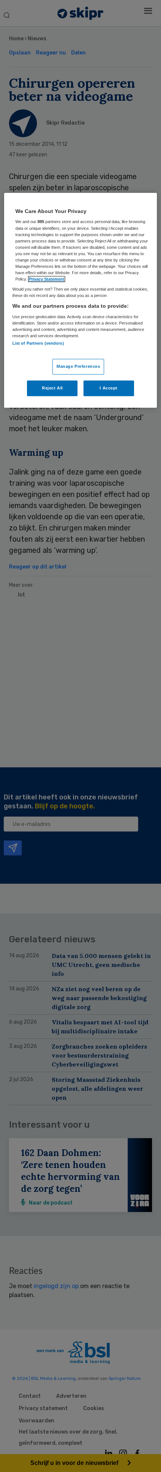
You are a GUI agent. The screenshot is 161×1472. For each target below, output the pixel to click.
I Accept (109, 388)
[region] (80, 300)
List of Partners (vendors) (38, 343)
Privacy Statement (46, 279)
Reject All (52, 388)
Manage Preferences (78, 366)
